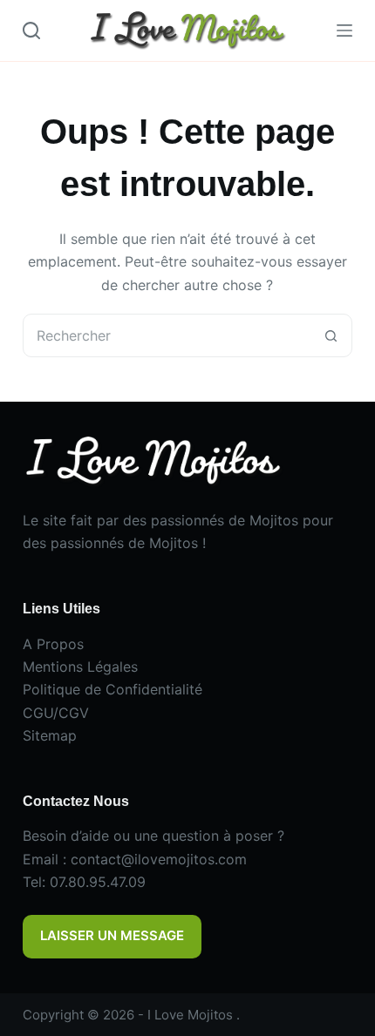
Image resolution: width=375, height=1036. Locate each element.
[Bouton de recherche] (330, 335)
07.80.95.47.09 (98, 881)
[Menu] (344, 30)
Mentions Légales (80, 666)
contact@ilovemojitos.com (159, 859)
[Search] (31, 30)
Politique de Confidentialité (112, 689)
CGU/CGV (56, 712)
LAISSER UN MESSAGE (112, 935)
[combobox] (167, 335)
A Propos (53, 644)
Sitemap (50, 735)
